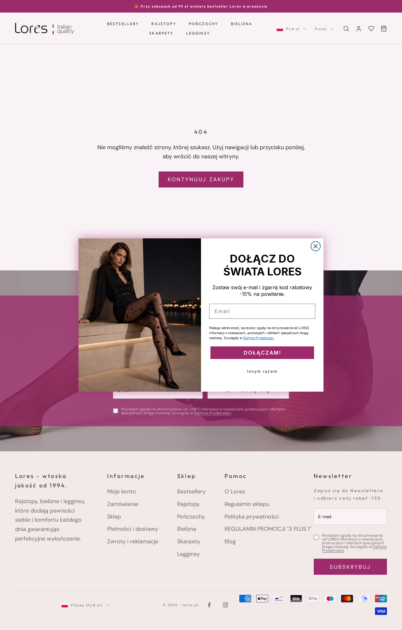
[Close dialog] (315, 246)
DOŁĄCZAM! (262, 353)
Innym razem (262, 371)
